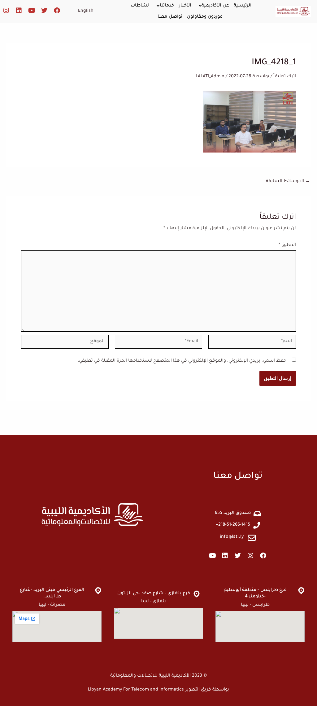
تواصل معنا (170, 17)
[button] (212, 5)
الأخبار (185, 5)
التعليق (287, 245)
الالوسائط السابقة (288, 181)
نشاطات (140, 5)
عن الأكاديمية (215, 5)
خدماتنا (167, 5)
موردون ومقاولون (205, 17)
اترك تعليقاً (284, 76)
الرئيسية (242, 5)
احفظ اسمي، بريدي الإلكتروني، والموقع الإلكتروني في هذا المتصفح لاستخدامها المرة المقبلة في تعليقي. (183, 361)
